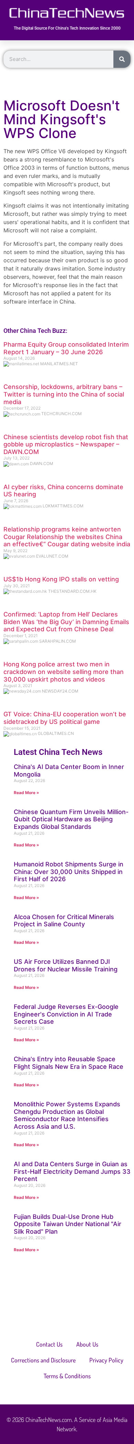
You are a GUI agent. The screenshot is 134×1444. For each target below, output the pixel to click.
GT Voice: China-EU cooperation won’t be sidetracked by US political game (64, 717)
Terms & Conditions (67, 1376)
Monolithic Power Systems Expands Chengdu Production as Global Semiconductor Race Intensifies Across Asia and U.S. (67, 1115)
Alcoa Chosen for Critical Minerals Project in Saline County (64, 920)
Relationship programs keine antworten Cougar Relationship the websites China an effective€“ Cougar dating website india (66, 537)
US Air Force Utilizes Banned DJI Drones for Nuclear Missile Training (66, 965)
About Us (87, 1344)
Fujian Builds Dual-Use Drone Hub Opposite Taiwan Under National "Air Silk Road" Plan (67, 1224)
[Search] (122, 59)
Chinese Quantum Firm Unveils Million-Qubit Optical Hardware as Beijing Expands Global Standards (71, 819)
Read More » (26, 792)
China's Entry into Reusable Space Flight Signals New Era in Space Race (68, 1062)
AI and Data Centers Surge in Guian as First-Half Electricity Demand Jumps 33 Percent (72, 1171)
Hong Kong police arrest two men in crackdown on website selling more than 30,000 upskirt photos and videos (63, 672)
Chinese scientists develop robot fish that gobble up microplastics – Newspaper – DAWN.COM (65, 444)
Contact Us (49, 1344)
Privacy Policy (106, 1360)
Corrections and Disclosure (43, 1360)
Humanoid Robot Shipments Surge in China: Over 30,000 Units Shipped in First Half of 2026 (68, 872)
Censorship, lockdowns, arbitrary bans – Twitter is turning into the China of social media (63, 394)
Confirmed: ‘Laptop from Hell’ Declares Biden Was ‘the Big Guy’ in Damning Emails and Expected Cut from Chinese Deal (66, 622)
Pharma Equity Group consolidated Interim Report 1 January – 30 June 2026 (66, 348)
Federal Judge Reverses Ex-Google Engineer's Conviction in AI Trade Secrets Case (66, 1014)
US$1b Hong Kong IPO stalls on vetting (61, 579)
